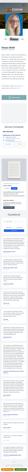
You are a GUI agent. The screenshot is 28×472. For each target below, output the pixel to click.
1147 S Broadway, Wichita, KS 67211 (14, 141)
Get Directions (8, 144)
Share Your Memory (8, 207)
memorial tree (18, 86)
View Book (6, 188)
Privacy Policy (10, 466)
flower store (17, 88)
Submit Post (14, 230)
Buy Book (14, 188)
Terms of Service (18, 466)
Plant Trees (20, 144)
